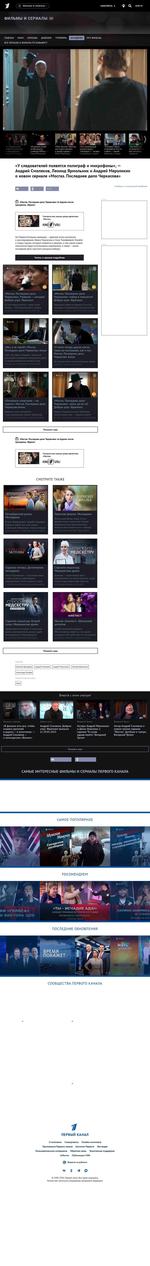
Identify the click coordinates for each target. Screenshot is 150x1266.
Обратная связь (78, 1150)
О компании (55, 1142)
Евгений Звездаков (24, 667)
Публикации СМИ (81, 1155)
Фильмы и (26, 18)
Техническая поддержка (102, 1150)
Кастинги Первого (85, 1146)
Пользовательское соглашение (51, 1150)
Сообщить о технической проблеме (130, 186)
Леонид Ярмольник (80, 667)
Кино (18, 683)
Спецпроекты (72, 1142)
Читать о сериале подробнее (49, 257)
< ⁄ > (49, 189)
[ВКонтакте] (21, 189)
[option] (16, 149)
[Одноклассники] (37, 189)
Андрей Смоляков (42, 667)
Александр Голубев (24, 672)
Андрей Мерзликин (61, 667)
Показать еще (50, 429)
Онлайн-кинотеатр (91, 1142)
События (64, 1155)
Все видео (102, 1146)
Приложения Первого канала (57, 1146)
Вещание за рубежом (77, 1162)
